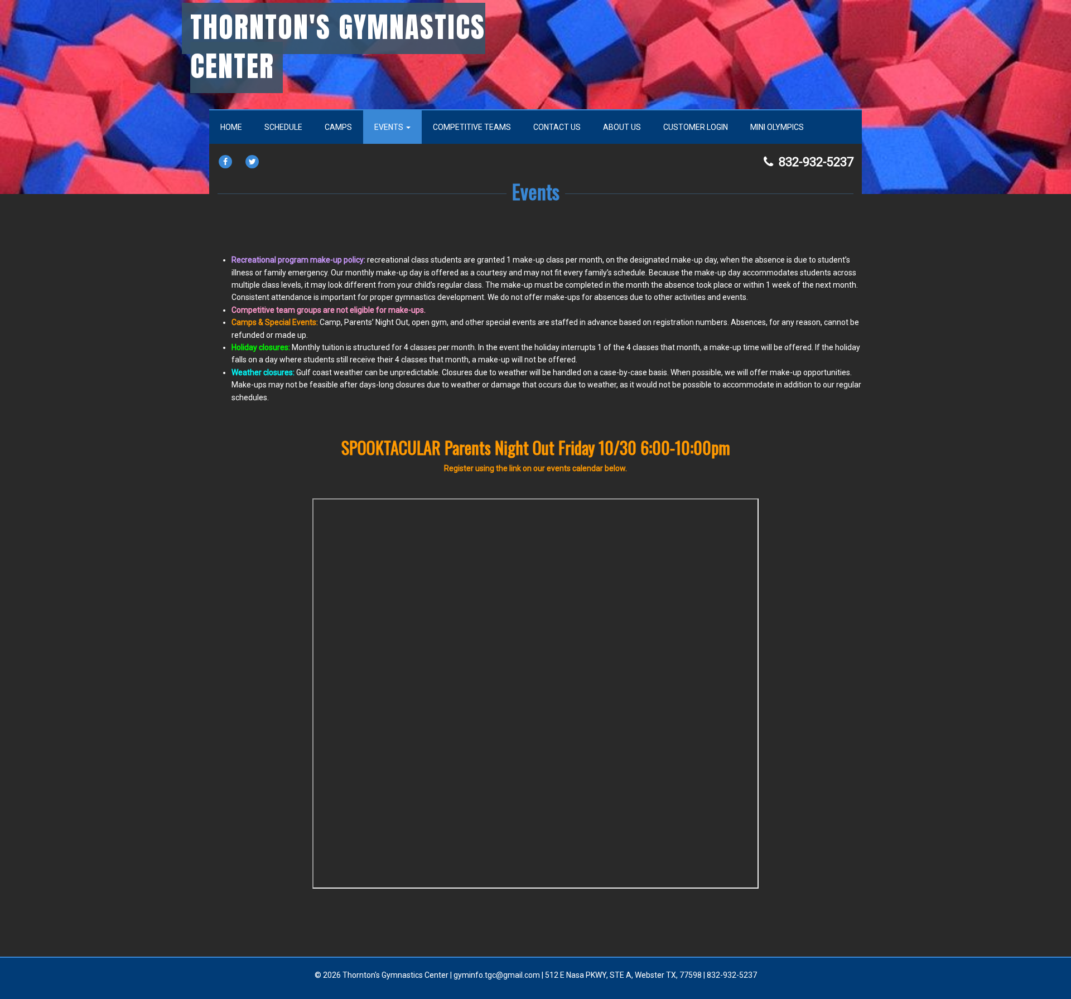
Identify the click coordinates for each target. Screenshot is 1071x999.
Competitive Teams (472, 127)
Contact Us (557, 127)
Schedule (283, 127)
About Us (622, 127)
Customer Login (695, 127)
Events (389, 127)
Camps (338, 127)
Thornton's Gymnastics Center (337, 47)
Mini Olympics (777, 127)
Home (231, 127)
